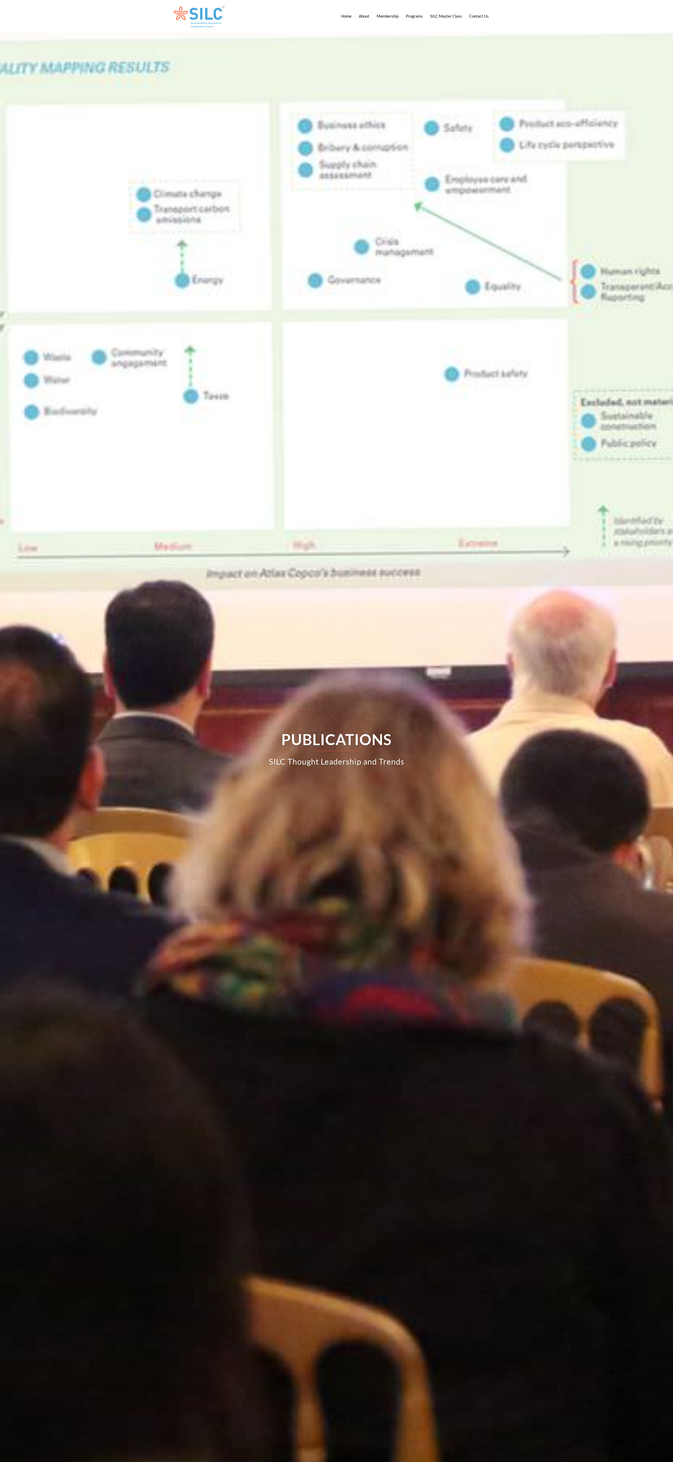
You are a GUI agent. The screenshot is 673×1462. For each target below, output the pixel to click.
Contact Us (479, 16)
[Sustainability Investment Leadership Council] (199, 15)
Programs (414, 16)
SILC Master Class (446, 16)
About (364, 16)
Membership (388, 16)
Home (346, 16)
